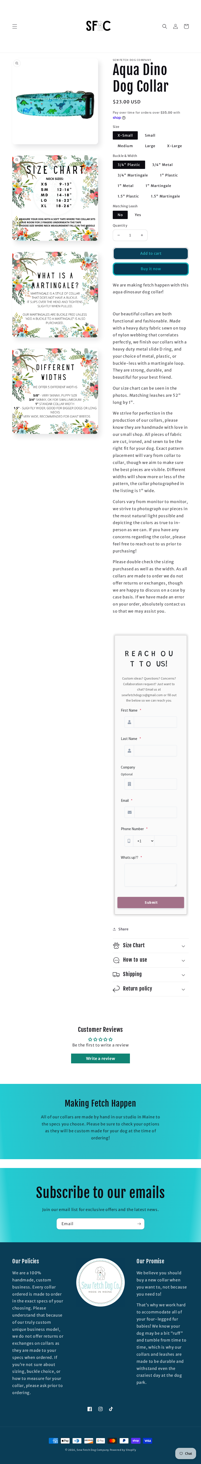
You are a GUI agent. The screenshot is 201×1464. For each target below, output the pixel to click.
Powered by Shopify (123, 1450)
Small (150, 135)
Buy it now (151, 268)
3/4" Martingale (133, 175)
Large (150, 146)
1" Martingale (158, 186)
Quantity (120, 225)
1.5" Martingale (165, 196)
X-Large (174, 146)
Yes (138, 215)
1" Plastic (169, 175)
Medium (125, 146)
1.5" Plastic (128, 196)
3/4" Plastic (129, 165)
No (120, 215)
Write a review (100, 1058)
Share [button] (123, 929)
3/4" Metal (162, 165)
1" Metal (126, 186)
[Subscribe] (139, 1224)
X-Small (125, 135)
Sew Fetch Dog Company (93, 1450)
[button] (14, 26)
